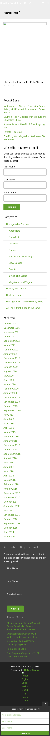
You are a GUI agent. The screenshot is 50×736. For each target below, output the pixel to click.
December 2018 (11, 445)
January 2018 (10, 489)
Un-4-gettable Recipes (17, 224)
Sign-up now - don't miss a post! (26, 709)
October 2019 (10, 406)
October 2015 (10, 528)
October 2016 (10, 519)
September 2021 (12, 341)
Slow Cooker (15, 263)
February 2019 (10, 436)
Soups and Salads (18, 276)
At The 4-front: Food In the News (23, 308)
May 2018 (8, 471)
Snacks (12, 269)
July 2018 (8, 462)
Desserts (13, 243)
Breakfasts (14, 237)
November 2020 (11, 362)
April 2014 (8, 532)
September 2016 (12, 523)
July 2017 (8, 510)
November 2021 (11, 332)
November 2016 (11, 515)
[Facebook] (25, 3)
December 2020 (11, 358)
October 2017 (10, 502)
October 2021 (10, 336)
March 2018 (9, 480)
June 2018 (8, 467)
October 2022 (10, 323)
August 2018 (10, 458)
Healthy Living (13, 295)
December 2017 (11, 493)
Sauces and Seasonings (21, 256)
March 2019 (9, 432)
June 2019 (8, 419)
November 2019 (11, 402)
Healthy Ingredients (16, 288)
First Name (9, 166)
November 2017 (11, 497)
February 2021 (10, 349)
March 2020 (9, 384)
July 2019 (8, 415)
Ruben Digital (31, 670)
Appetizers (14, 231)
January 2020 (10, 393)
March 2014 (9, 536)
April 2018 (8, 475)
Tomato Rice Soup (12, 132)
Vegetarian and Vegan (20, 282)
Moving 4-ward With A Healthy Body (24, 301)
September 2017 (12, 506)
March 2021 (9, 345)
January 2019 (10, 441)
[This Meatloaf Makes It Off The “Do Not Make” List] (25, 50)
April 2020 (8, 380)
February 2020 (10, 388)
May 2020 (8, 375)
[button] (43, 3)
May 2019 (8, 423)
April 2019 (8, 428)
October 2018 (10, 449)
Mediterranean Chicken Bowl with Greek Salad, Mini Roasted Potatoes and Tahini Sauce (24, 109)
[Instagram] (30, 3)
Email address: (11, 192)
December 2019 (11, 397)
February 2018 (10, 484)
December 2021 (11, 328)
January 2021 (10, 354)
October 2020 (10, 367)
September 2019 (12, 410)
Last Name (9, 179)
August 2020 (10, 371)
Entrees (13, 250)
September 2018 (12, 454)
